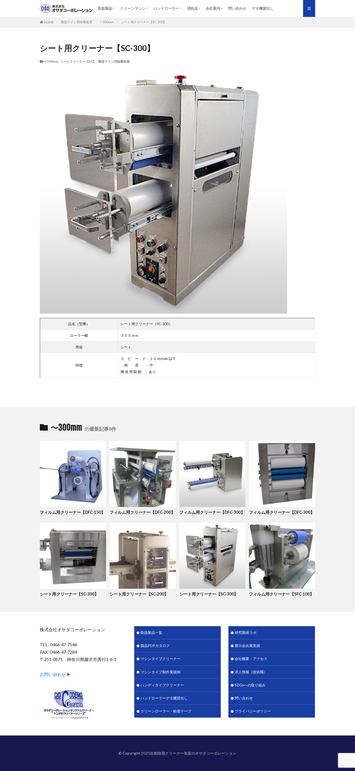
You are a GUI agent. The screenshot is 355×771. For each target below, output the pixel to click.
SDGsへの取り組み (250, 685)
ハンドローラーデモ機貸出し (164, 698)
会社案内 (213, 8)
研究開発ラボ (245, 632)
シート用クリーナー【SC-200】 (139, 594)
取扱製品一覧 (151, 632)
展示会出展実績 (247, 645)
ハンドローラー (166, 8)
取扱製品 (105, 8)
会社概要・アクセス (251, 658)
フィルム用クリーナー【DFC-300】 (212, 512)
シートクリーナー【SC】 (78, 61)
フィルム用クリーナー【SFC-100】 (281, 594)
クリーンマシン (133, 8)
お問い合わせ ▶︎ (55, 674)
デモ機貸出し (263, 8)
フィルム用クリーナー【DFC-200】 (142, 512)
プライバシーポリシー (253, 711)
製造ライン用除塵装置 (76, 22)
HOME (49, 22)
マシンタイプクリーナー (160, 658)
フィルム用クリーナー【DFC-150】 (72, 512)
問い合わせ (237, 8)
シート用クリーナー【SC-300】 (143, 22)
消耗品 (192, 8)
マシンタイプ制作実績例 (160, 672)
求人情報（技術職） (251, 672)
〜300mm (106, 22)
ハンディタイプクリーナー (162, 685)
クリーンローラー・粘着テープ (166, 711)
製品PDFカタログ (155, 645)
